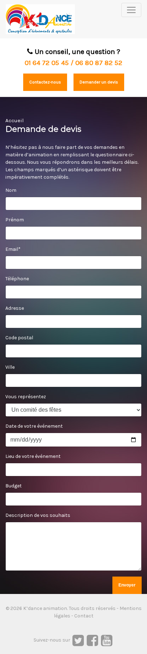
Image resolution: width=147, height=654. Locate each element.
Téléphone (17, 279)
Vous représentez (25, 397)
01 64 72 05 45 (47, 63)
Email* (13, 249)
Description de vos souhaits (37, 515)
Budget (13, 486)
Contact (83, 616)
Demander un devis (99, 82)
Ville (10, 367)
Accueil (14, 120)
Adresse (14, 308)
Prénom (14, 220)
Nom (10, 190)
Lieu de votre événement (33, 456)
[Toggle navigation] (131, 10)
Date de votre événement (34, 426)
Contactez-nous (45, 82)
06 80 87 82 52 (98, 63)
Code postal (19, 338)
